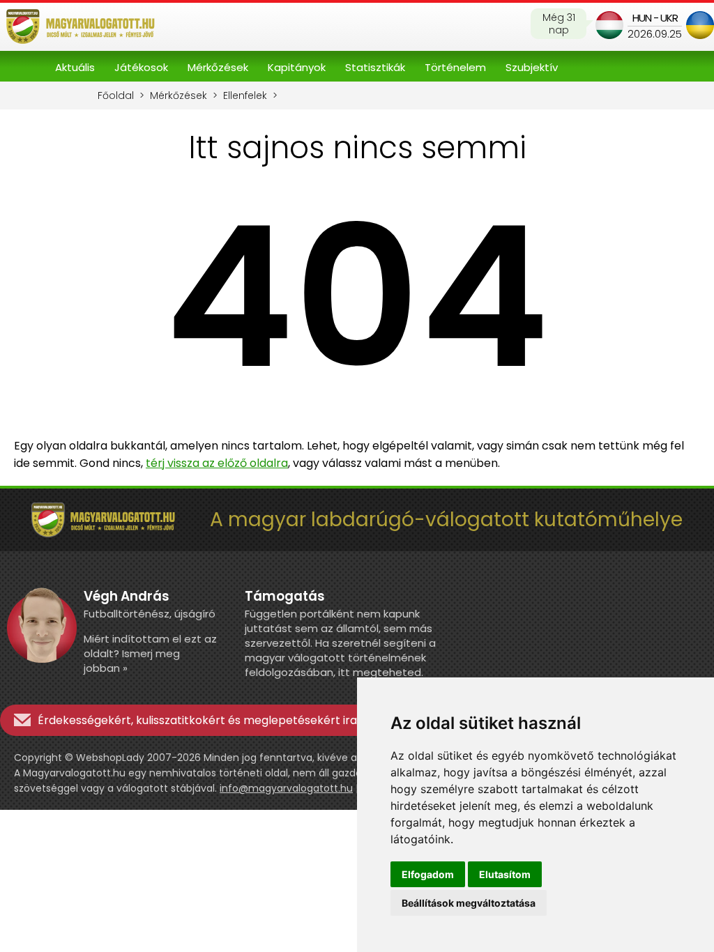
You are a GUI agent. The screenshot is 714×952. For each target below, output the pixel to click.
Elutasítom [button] (505, 874)
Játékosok (141, 67)
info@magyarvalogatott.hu (286, 788)
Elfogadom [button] (428, 874)
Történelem (455, 67)
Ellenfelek (245, 95)
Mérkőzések (218, 67)
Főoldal (116, 95)
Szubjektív (532, 67)
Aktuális (75, 67)
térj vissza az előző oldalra (217, 463)
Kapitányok (297, 67)
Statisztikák (375, 67)
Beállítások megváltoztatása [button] (469, 903)
